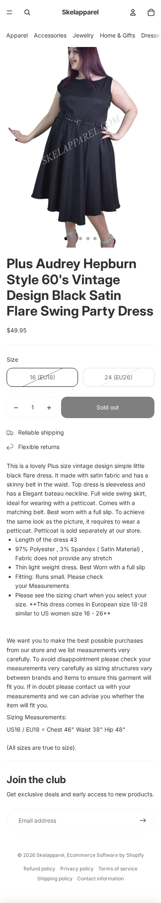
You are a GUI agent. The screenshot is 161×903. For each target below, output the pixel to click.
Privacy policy (77, 869)
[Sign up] (143, 820)
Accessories (50, 35)
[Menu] (9, 12)
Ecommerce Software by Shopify (105, 855)
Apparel (17, 35)
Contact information (100, 878)
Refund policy (39, 869)
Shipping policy (55, 878)
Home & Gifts (117, 35)
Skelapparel (50, 855)
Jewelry (83, 35)
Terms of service (117, 869)
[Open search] (27, 12)
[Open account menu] (133, 12)
